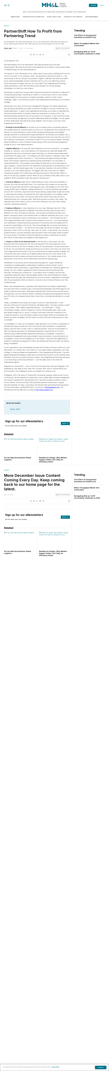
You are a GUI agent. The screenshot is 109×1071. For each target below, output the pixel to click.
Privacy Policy (55, 1067)
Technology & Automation (73, 16)
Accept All (100, 1067)
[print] (69, 54)
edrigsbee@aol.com (52, 387)
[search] (8, 5)
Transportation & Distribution (33, 16)
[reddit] (40, 54)
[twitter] (37, 54)
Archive (6, 25)
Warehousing (15, 16)
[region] (54, 1067)
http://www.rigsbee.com (44, 390)
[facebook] (31, 54)
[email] (43, 54)
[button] (5, 5)
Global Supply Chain (54, 16)
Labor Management (91, 16)
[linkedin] (34, 54)
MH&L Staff (8, 48)
